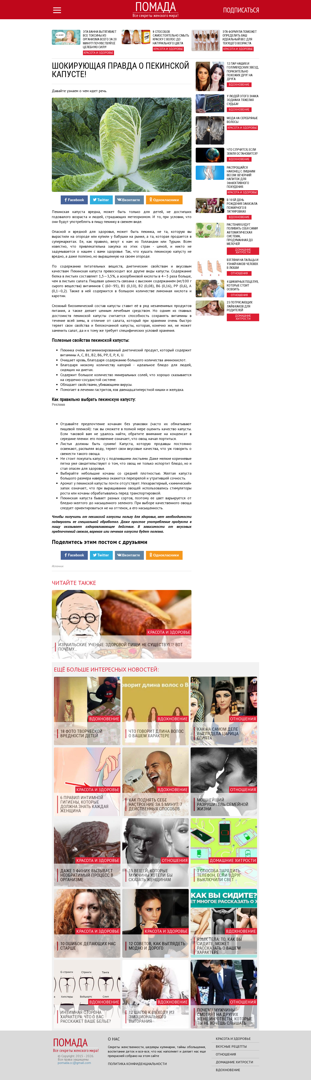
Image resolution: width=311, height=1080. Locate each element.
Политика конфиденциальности (137, 1063)
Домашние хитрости (234, 1062)
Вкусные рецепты (231, 1046)
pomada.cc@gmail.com (74, 1063)
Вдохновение (228, 1070)
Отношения (226, 1054)
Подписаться (241, 9)
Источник (57, 566)
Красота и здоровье (233, 1038)
